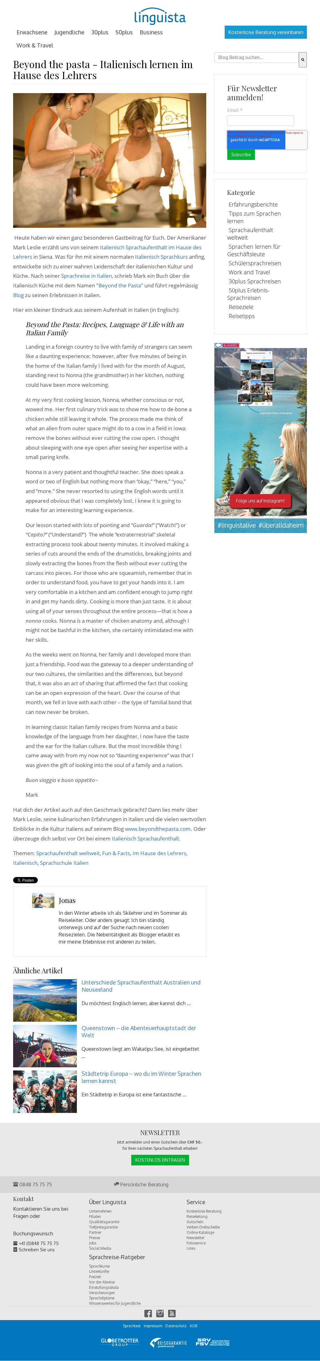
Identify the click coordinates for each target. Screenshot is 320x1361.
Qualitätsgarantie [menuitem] (104, 1221)
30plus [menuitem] (99, 32)
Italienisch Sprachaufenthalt (145, 838)
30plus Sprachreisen (255, 281)
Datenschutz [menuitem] (176, 1326)
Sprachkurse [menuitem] (99, 1266)
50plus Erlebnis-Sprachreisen (248, 294)
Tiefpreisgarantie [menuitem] (103, 1227)
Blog (18, 295)
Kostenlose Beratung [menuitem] (204, 1211)
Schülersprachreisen (255, 263)
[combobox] (256, 57)
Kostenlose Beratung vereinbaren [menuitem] (265, 32)
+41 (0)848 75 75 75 (38, 1243)
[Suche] (303, 59)
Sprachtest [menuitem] (132, 1326)
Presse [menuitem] (94, 1237)
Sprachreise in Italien (86, 275)
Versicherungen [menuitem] (102, 1292)
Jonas (67, 900)
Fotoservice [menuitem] (196, 1243)
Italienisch (25, 862)
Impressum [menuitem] (153, 1326)
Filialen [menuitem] (95, 1216)
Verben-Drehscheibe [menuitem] (203, 1227)
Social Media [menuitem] (100, 1248)
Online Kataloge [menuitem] (200, 1232)
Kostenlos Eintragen (160, 1160)
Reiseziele (241, 307)
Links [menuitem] (191, 1248)
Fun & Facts (116, 853)
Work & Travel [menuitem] (35, 45)
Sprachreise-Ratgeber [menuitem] (117, 1257)
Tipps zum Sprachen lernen (254, 217)
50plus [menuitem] (124, 32)
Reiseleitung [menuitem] (197, 1216)
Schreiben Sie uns (36, 1249)
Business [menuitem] (151, 32)
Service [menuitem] (196, 1202)
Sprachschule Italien (64, 862)
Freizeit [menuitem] (95, 1276)
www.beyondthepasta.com (158, 828)
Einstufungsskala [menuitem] (104, 1287)
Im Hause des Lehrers (159, 853)
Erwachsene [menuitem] (32, 32)
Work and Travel (249, 272)
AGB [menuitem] (193, 1326)
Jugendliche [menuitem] (69, 32)
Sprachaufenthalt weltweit (68, 853)
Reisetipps (242, 316)
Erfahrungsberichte (253, 204)
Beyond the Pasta (119, 285)
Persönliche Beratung (143, 1184)
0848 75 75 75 (35, 1184)
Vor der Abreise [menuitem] (102, 1282)
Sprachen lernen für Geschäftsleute (253, 250)
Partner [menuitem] (95, 1232)
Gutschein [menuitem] (195, 1221)
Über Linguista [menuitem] (107, 1202)
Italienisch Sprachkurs (161, 256)
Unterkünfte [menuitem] (99, 1271)
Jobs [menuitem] (92, 1243)
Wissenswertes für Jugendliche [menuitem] (115, 1303)
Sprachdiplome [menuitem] (101, 1298)
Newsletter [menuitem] (195, 1237)
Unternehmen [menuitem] (100, 1211)
